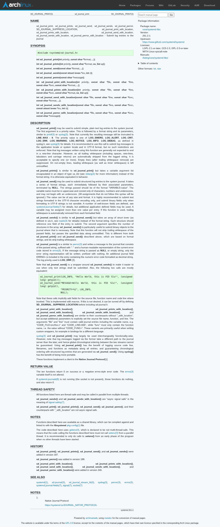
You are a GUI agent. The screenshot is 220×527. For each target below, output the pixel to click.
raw (159, 68)
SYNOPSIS (37, 45)
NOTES (35, 417)
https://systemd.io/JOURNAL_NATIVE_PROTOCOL (71, 505)
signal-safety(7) (56, 402)
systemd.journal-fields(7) (49, 206)
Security (185, 5)
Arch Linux (17, 5)
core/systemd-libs (151, 29)
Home (122, 5)
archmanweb (91, 518)
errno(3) (57, 250)
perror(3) (77, 244)
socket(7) (77, 485)
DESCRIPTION (40, 123)
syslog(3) (63, 134)
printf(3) (51, 134)
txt (154, 68)
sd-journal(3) (58, 482)
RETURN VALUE (41, 366)
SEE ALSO (37, 477)
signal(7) (67, 485)
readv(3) (63, 221)
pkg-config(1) (73, 425)
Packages (135, 5)
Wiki (161, 5)
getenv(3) (74, 430)
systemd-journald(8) (49, 379)
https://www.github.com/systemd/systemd (163, 42)
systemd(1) (42, 482)
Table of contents (149, 63)
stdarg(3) (90, 174)
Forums (150, 5)
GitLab (172, 5)
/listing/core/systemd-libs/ (155, 57)
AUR (196, 5)
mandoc (108, 518)
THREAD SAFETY (42, 389)
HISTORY (36, 446)
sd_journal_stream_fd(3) (81, 482)
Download (209, 5)
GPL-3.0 (69, 523)
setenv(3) (113, 433)
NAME (34, 20)
